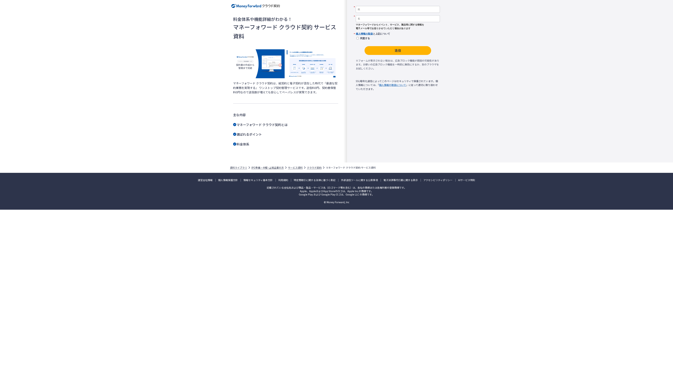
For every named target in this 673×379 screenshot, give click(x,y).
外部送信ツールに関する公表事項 (359, 180)
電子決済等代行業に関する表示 (400, 180)
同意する (365, 38)
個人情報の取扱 (364, 33)
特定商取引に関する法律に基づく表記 (314, 180)
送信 (398, 50)
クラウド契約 (314, 167)
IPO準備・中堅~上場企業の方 (267, 167)
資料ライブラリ (238, 167)
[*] (398, 4)
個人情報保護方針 (228, 180)
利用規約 (283, 180)
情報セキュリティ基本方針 (258, 180)
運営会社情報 (205, 180)
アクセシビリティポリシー (438, 180)
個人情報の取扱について (392, 85)
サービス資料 (295, 167)
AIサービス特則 (466, 180)
